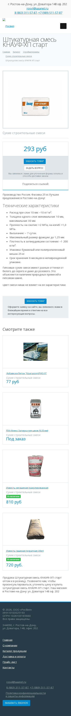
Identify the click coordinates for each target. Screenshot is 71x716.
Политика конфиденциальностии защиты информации (26, 694)
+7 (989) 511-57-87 (50, 13)
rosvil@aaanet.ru (37, 8)
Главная (7, 640)
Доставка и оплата (14, 656)
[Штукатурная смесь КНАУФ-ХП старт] (35, 99)
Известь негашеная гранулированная (27, 487)
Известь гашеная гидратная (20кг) (25, 550)
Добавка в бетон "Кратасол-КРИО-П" (26, 373)
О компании (10, 645)
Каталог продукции (15, 651)
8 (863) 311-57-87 (26, 13)
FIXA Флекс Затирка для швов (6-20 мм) (27, 430)
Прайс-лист (10, 662)
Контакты (8, 667)
